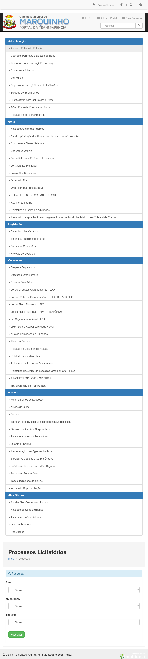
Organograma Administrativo (27, 187)
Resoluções (17, 532)
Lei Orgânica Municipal (23, 165)
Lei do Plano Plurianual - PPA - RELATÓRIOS (36, 311)
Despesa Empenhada (23, 267)
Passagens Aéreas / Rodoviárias (29, 436)
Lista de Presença (20, 524)
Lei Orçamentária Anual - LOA (27, 319)
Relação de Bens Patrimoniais (27, 114)
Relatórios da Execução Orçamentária (32, 363)
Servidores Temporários (24, 473)
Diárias (14, 414)
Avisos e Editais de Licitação (26, 48)
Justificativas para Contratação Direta (32, 100)
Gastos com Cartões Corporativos (30, 429)
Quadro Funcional (20, 444)
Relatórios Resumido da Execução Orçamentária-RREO (42, 371)
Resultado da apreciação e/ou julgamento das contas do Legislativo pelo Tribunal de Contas (63, 217)
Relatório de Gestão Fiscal (25, 356)
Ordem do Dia (18, 180)
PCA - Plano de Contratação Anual (30, 107)
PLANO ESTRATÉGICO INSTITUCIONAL (34, 195)
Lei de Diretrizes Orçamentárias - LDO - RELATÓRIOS (41, 297)
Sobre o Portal (108, 18)
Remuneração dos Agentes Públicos (31, 451)
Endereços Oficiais (21, 150)
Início (87, 18)
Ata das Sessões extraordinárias (29, 502)
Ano (8, 582)
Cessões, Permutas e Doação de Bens (32, 55)
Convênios (16, 77)
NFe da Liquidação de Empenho (29, 334)
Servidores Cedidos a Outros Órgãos (31, 458)
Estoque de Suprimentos (24, 92)
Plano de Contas (20, 341)
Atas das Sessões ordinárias (26, 509)
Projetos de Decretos (22, 253)
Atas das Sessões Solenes (25, 517)
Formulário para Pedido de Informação (32, 158)
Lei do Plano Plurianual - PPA (27, 304)
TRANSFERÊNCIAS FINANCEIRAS (30, 378)
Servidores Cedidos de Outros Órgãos (32, 466)
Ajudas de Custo (20, 407)
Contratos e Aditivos (22, 70)
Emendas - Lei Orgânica (24, 231)
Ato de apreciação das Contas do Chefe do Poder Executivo (44, 136)
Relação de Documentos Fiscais (29, 348)
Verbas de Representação (25, 488)
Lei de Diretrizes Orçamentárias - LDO (32, 289)
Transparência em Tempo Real (28, 385)
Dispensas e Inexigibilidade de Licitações (34, 85)
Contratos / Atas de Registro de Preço (32, 63)
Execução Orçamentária (24, 275)
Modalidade (13, 598)
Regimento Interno (21, 202)
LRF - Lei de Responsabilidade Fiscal (32, 326)
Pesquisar (16, 634)
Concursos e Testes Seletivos (27, 143)
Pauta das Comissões (23, 246)
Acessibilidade (104, 5)
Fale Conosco (133, 18)
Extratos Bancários (21, 282)
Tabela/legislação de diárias (26, 481)
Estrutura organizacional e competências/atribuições (40, 421)
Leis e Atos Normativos (23, 173)
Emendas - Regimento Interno (27, 238)
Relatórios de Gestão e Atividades (30, 210)
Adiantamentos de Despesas (27, 399)
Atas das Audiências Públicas (27, 128)
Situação (11, 614)
